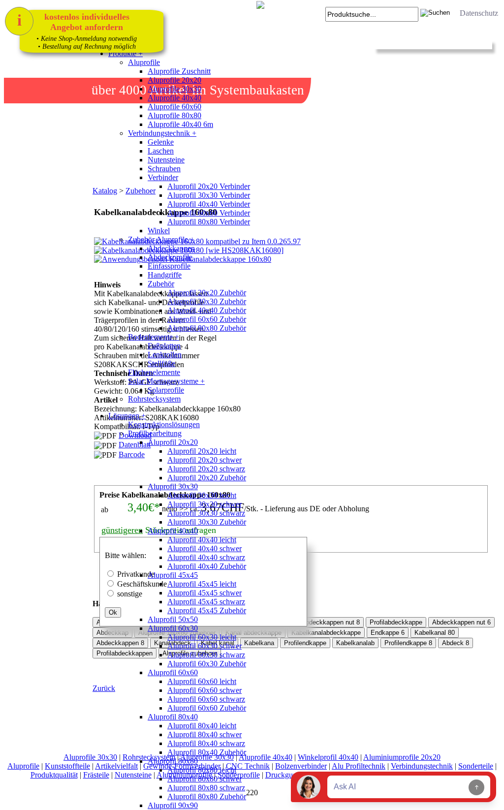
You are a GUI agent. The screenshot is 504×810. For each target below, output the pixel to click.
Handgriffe (165, 275)
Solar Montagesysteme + (166, 381)
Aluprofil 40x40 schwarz (206, 557)
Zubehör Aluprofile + (161, 239)
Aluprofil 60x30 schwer (204, 646)
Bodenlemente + (153, 337)
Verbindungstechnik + (162, 133)
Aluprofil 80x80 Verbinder (208, 222)
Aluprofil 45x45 (173, 575)
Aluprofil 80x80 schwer (204, 779)
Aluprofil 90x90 (173, 805)
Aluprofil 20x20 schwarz (206, 469)
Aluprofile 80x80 (174, 115)
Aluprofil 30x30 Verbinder (208, 195)
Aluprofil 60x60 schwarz (206, 699)
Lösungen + (127, 415)
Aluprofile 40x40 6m (180, 124)
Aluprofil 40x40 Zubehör (206, 310)
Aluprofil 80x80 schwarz (206, 787)
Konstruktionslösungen (164, 424)
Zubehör (161, 284)
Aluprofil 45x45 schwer (204, 593)
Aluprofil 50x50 (173, 619)
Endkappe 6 (388, 632)
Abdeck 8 (455, 643)
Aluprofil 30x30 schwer (204, 504)
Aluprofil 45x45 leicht (201, 584)
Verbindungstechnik (422, 766)
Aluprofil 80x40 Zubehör (206, 752)
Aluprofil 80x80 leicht (201, 770)
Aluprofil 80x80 (173, 761)
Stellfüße (161, 363)
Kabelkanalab (355, 643)
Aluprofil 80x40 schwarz (206, 743)
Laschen (161, 151)
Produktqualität (54, 775)
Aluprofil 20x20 (173, 442)
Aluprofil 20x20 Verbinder (208, 186)
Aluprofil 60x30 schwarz (206, 655)
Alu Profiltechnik (358, 766)
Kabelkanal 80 (434, 632)
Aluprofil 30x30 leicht (201, 495)
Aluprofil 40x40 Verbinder (208, 204)
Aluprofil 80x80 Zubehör (206, 328)
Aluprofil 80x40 (173, 717)
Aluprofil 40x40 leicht (201, 539)
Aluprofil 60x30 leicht (201, 637)
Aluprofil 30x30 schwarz (206, 513)
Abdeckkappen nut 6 (461, 622)
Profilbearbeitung (155, 433)
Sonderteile (475, 766)
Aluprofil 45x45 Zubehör (206, 610)
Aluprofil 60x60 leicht (201, 681)
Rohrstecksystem (154, 399)
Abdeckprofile (170, 257)
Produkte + (125, 53)
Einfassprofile (169, 266)
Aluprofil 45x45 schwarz (206, 601)
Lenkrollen (165, 354)
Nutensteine (166, 160)
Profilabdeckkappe (396, 622)
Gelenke (161, 142)
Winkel (159, 230)
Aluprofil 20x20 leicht (201, 451)
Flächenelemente (154, 372)
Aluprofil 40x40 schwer (204, 548)
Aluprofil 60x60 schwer (204, 690)
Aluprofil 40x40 (173, 531)
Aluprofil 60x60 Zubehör (206, 319)
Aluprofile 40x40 (174, 97)
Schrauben (164, 168)
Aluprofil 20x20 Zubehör (206, 292)
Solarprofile (166, 390)
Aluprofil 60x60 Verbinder (208, 213)
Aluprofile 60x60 (174, 106)
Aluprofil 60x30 (173, 628)
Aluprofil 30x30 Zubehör (206, 301)
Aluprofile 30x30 (174, 89)
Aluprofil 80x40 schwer (204, 734)
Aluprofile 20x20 (174, 80)
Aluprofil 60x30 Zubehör (206, 663)
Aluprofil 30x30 (173, 486)
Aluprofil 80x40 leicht (201, 725)
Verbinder (163, 177)
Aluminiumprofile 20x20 (402, 757)
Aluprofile (144, 62)
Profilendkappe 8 (408, 643)
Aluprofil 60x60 (173, 672)
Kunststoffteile (67, 766)
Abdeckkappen (171, 248)
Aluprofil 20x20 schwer (204, 460)
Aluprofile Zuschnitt (179, 71)
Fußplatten (164, 346)
